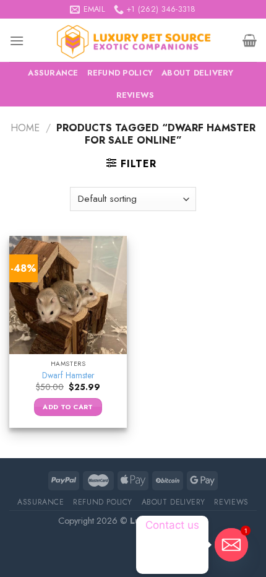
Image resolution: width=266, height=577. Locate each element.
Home (25, 128)
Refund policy (120, 73)
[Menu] (16, 40)
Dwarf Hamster (68, 375)
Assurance (53, 73)
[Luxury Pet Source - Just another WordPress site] (133, 40)
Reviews (135, 95)
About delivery (197, 73)
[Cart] (249, 40)
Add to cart (68, 407)
